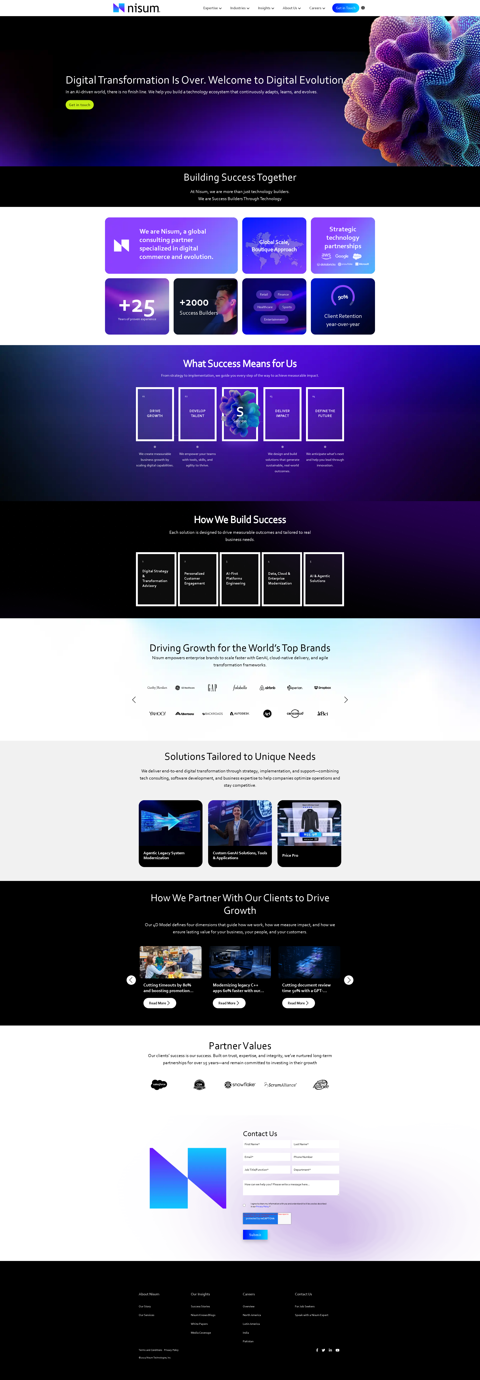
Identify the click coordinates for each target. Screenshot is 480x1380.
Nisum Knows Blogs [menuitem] (203, 1315)
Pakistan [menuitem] (248, 1341)
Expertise (210, 8)
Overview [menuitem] (248, 1306)
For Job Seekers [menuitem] (304, 1306)
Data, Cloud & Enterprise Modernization (275, 562)
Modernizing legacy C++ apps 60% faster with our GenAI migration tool (236, 990)
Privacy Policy (262, 1206)
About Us (290, 8)
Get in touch (79, 105)
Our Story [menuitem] (145, 1306)
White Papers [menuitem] (199, 1324)
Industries (238, 8)
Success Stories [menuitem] (200, 1306)
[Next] (344, 700)
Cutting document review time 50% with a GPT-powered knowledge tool (306, 990)
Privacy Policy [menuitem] (171, 1350)
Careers (315, 8)
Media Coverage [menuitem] (201, 1332)
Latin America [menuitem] (251, 1324)
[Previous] (135, 700)
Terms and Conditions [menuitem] (150, 1350)
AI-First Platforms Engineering (235, 559)
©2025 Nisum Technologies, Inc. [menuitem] (155, 1357)
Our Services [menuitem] (146, 1315)
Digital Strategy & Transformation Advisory (152, 562)
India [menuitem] (246, 1332)
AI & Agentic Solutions (322, 556)
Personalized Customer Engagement (198, 559)
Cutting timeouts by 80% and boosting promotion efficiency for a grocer (167, 990)
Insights (264, 8)
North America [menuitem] (252, 1315)
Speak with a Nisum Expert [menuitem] (311, 1315)
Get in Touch (346, 8)
